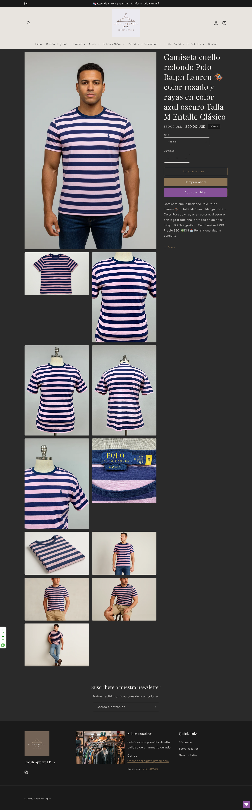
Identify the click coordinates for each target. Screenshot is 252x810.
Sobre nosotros (189, 748)
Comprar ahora (196, 182)
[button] (29, 23)
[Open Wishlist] (246, 804)
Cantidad (169, 150)
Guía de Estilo (188, 755)
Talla (166, 134)
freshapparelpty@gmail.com (148, 761)
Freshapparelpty (42, 798)
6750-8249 (149, 769)
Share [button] (171, 247)
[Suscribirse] (155, 707)
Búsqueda (185, 742)
